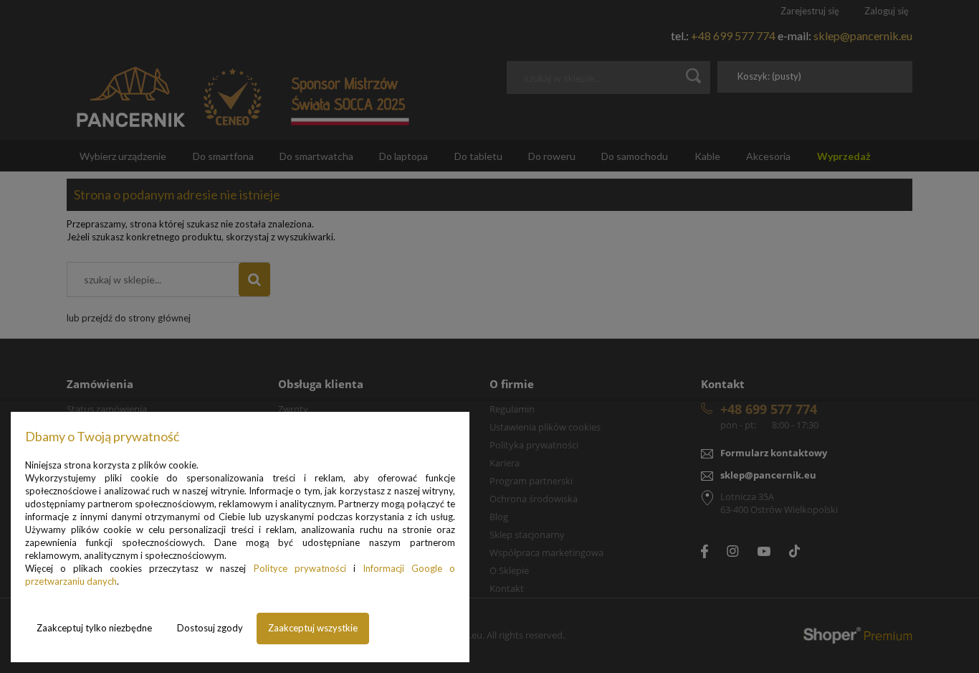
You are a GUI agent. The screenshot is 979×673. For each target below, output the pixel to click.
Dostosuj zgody (210, 628)
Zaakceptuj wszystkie (313, 628)
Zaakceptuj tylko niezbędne (94, 628)
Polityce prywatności (300, 568)
